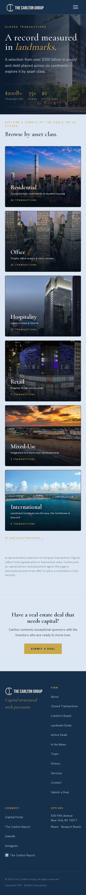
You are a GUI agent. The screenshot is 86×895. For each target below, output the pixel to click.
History (55, 763)
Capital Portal (14, 817)
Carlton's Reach (61, 716)
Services (56, 773)
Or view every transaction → (24, 538)
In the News (58, 744)
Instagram (11, 846)
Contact (56, 782)
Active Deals (59, 735)
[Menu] (75, 7)
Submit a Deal (43, 648)
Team (54, 754)
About (55, 697)
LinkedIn (10, 836)
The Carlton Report (17, 827)
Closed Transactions (64, 706)
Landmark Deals (61, 725)
